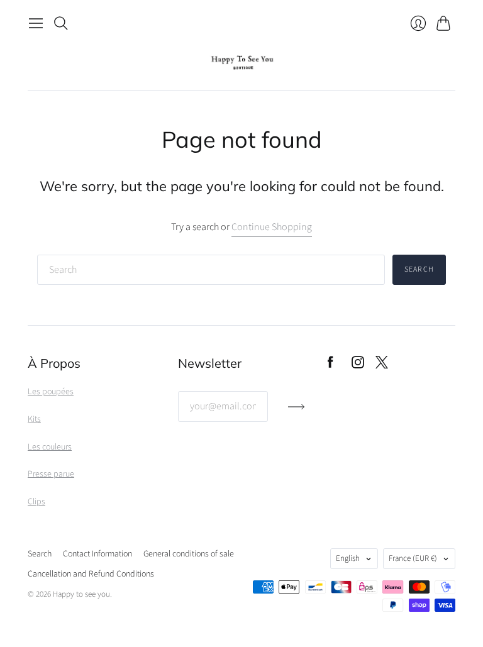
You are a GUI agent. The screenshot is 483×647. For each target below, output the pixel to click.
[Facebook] (330, 365)
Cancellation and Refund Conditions (91, 574)
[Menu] (36, 23)
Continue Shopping (271, 227)
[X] (381, 365)
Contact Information (97, 554)
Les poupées (51, 391)
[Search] (61, 23)
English (348, 558)
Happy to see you (81, 594)
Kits (34, 419)
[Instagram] (358, 365)
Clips (36, 501)
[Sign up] (296, 412)
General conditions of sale (188, 554)
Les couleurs (50, 447)
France (413, 558)
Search (419, 269)
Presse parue (51, 474)
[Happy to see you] (242, 62)
